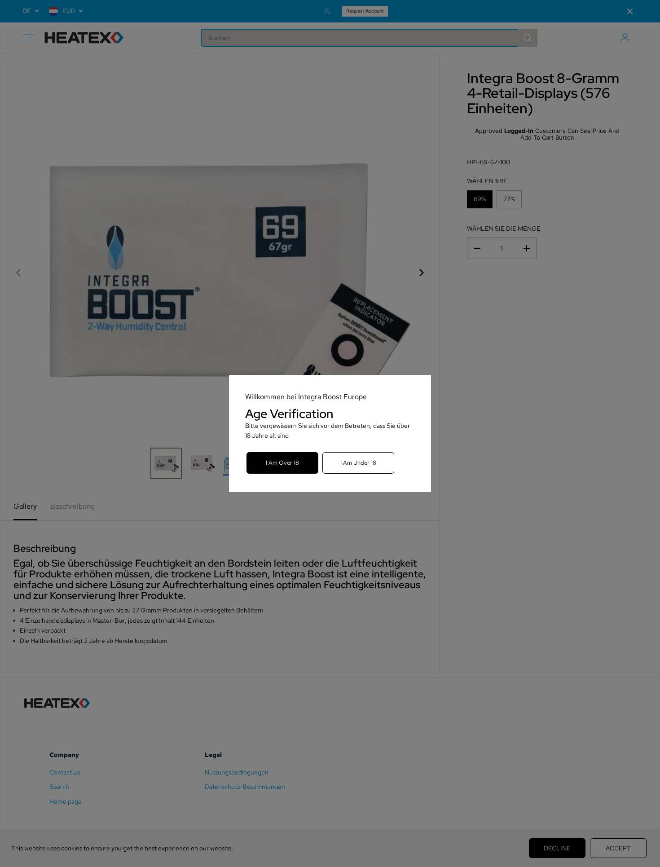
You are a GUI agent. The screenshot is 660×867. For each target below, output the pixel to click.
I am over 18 (282, 463)
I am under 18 (358, 463)
